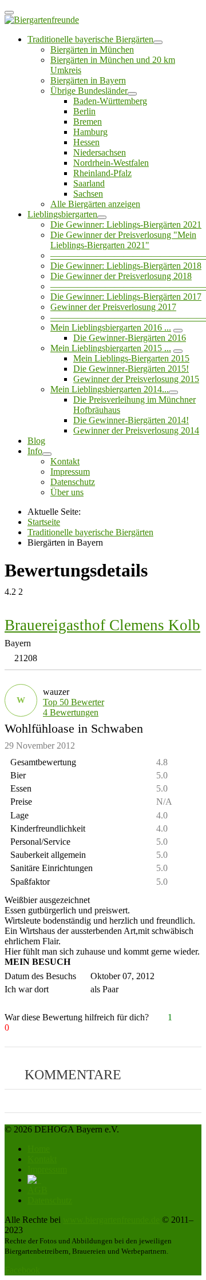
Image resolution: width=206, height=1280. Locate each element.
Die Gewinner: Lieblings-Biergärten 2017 (125, 296)
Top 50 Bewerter (73, 702)
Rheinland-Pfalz (102, 173)
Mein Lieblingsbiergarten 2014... (109, 389)
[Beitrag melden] (196, 1017)
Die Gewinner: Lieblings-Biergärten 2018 (125, 266)
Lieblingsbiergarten (62, 214)
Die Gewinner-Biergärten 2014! (131, 420)
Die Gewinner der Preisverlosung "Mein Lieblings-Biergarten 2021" (123, 240)
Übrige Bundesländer (89, 91)
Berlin (84, 111)
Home (38, 1149)
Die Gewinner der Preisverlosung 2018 (121, 276)
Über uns (67, 492)
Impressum (70, 471)
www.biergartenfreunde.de (111, 1220)
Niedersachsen (99, 152)
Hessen (86, 142)
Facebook (22, 1270)
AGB (37, 1190)
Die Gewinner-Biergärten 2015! (131, 368)
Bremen (87, 121)
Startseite (43, 522)
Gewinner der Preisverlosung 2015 (136, 379)
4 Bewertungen (70, 712)
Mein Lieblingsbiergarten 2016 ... (110, 327)
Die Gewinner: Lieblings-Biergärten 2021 (125, 224)
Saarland (89, 183)
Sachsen (88, 193)
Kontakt (65, 461)
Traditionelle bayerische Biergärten (90, 39)
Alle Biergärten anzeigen (95, 204)
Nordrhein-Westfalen (111, 163)
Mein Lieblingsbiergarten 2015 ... (110, 348)
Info (34, 451)
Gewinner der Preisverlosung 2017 (113, 307)
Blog (36, 441)
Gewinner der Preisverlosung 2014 (136, 430)
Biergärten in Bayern (88, 80)
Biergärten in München (92, 49)
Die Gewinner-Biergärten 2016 (129, 338)
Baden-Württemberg (110, 101)
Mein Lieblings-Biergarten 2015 (131, 358)
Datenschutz (72, 482)
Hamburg (90, 132)
